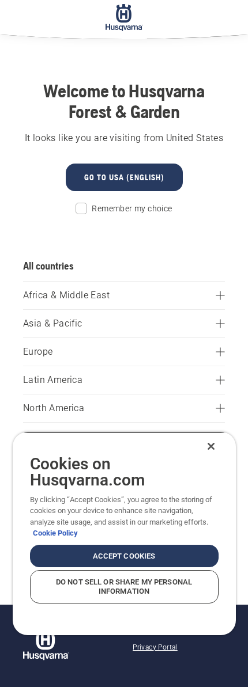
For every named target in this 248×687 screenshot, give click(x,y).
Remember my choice (132, 208)
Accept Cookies (124, 556)
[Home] (124, 17)
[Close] (211, 446)
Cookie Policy (55, 533)
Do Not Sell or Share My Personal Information (124, 586)
